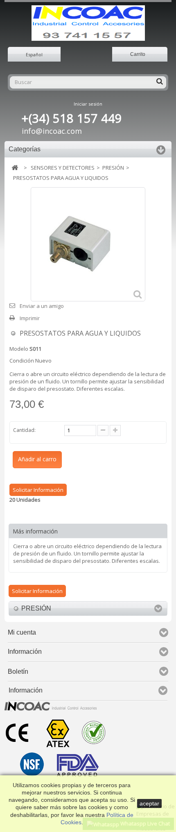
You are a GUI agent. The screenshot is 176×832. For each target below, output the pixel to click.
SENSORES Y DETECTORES (63, 167)
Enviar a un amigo (42, 306)
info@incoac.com (52, 131)
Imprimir (30, 318)
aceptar (149, 803)
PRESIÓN (113, 167)
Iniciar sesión (88, 104)
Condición (21, 360)
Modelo (18, 348)
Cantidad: (24, 430)
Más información (35, 531)
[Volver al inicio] (14, 168)
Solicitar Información (38, 489)
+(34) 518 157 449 (72, 118)
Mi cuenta (22, 632)
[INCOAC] (88, 23)
